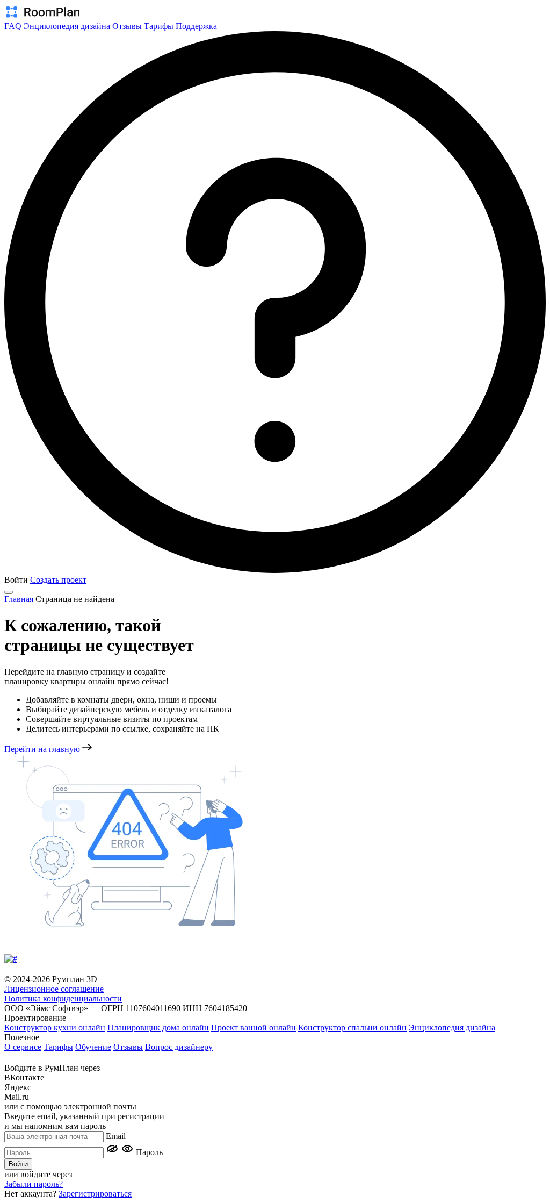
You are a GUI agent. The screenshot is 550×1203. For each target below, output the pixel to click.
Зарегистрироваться (95, 1193)
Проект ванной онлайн (253, 1027)
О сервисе (22, 1046)
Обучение (93, 1046)
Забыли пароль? (33, 1183)
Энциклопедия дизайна (67, 26)
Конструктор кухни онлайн (54, 1027)
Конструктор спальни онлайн (352, 1027)
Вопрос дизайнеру (179, 1046)
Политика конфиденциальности (63, 998)
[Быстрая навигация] (12, 1057)
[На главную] (41, 16)
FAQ (12, 26)
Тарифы (158, 26)
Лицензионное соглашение (54, 988)
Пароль (149, 1152)
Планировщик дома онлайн (158, 1027)
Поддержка (196, 26)
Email (116, 1136)
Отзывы (127, 26)
